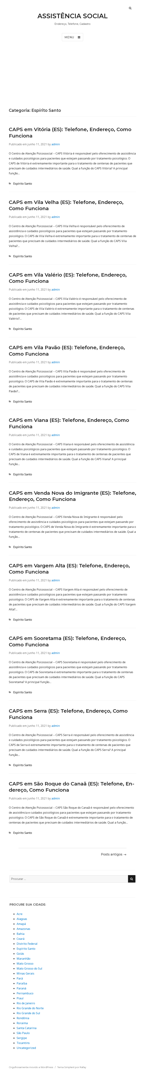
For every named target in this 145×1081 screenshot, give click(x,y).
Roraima (22, 1023)
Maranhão (23, 959)
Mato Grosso (25, 963)
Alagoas (22, 919)
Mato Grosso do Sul (29, 968)
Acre (19, 914)
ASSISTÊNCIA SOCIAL (72, 16)
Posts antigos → (113, 854)
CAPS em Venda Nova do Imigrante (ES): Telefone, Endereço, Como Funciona (72, 496)
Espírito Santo (22, 184)
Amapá (21, 924)
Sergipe (22, 1038)
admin (55, 144)
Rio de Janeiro (26, 1003)
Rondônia (23, 1018)
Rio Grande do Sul (28, 1013)
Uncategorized (26, 1048)
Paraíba (22, 983)
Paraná (21, 988)
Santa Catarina (26, 1028)
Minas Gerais (25, 973)
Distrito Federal (27, 944)
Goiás (20, 954)
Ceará (20, 939)
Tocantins (23, 1043)
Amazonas (23, 929)
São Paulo (23, 1033)
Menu (69, 37)
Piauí (20, 998)
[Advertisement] (72, 81)
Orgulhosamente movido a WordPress (31, 1067)
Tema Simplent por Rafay (71, 1067)
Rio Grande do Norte (30, 1008)
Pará (20, 978)
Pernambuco (25, 993)
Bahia (20, 934)
